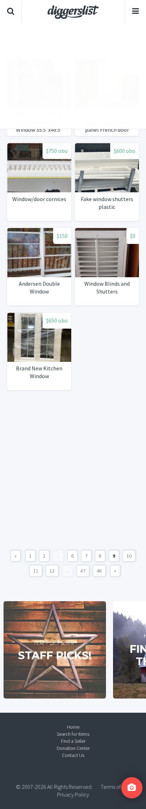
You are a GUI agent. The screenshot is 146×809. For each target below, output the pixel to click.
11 (35, 571)
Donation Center (73, 748)
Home (73, 727)
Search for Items (73, 734)
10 (129, 556)
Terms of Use (115, 786)
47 (82, 571)
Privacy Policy (73, 794)
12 (52, 571)
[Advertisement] (73, 75)
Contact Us (73, 755)
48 (99, 571)
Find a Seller (73, 741)
